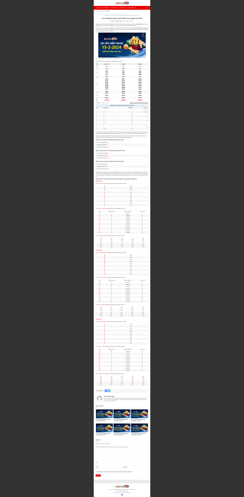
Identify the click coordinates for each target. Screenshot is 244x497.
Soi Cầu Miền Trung (114, 7)
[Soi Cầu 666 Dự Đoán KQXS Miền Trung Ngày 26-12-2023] (122, 428)
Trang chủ (107, 15)
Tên (97, 462)
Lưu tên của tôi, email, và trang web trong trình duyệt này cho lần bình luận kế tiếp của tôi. (115, 471)
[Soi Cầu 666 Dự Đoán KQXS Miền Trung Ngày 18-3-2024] (104, 413)
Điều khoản (128, 492)
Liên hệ (124, 492)
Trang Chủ (98, 7)
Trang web (125, 467)
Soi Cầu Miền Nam (122, 7)
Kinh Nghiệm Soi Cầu (132, 7)
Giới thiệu (120, 492)
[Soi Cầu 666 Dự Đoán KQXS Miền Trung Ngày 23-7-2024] (122, 413)
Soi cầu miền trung (113, 15)
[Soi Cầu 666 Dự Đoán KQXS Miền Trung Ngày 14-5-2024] (104, 428)
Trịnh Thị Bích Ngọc (115, 21)
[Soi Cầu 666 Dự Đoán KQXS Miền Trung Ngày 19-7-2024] (139, 428)
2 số (103, 102)
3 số (107, 102)
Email (97, 467)
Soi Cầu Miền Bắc (105, 7)
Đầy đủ (99, 102)
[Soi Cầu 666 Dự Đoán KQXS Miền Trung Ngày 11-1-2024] (139, 413)
